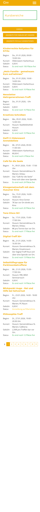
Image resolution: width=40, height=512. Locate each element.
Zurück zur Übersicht (20, 29)
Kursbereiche (14, 15)
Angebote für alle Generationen (20, 41)
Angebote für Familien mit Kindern (20, 35)
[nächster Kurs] (4, 344)
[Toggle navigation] (34, 3)
